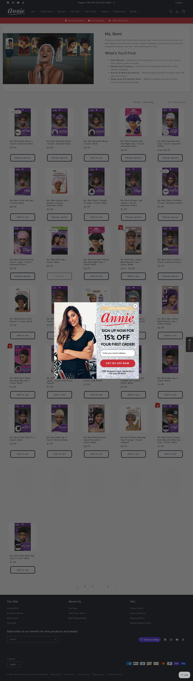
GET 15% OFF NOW (117, 363)
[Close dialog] (135, 305)
